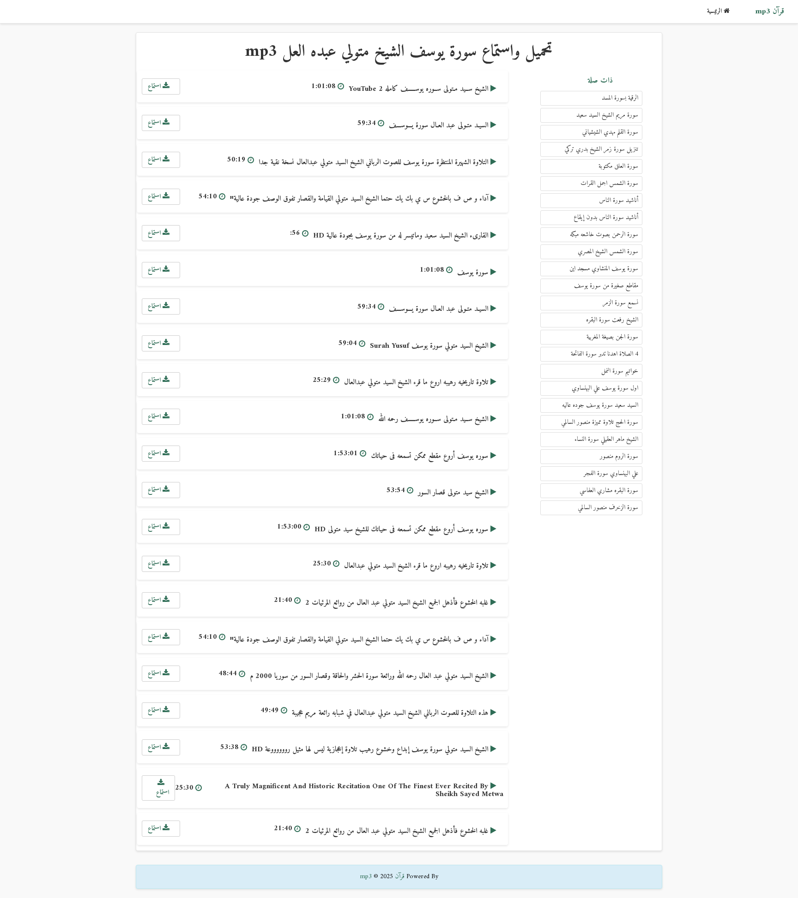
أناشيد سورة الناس (618, 200)
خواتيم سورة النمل (619, 371)
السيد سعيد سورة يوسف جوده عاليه (600, 405)
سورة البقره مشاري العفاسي (609, 490)
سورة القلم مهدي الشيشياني (610, 132)
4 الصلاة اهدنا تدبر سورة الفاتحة (604, 354)
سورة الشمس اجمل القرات (609, 183)
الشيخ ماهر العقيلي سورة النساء (606, 439)
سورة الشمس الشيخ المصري (608, 251)
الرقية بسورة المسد (620, 98)
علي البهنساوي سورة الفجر (611, 473)
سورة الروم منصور (619, 456)
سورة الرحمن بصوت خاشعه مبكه (604, 234)
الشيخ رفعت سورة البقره (612, 320)
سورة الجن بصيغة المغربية (612, 337)
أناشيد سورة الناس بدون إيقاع (606, 217)
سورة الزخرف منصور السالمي (608, 507)
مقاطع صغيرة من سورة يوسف (606, 285)
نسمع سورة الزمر (620, 303)
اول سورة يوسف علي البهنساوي (605, 388)
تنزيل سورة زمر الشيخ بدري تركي (601, 149)
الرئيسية (715, 11)
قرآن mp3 (769, 11)
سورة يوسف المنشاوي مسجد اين (603, 268)
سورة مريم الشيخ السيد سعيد (607, 115)
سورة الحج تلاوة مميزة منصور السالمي (599, 422)
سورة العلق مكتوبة (618, 166)
